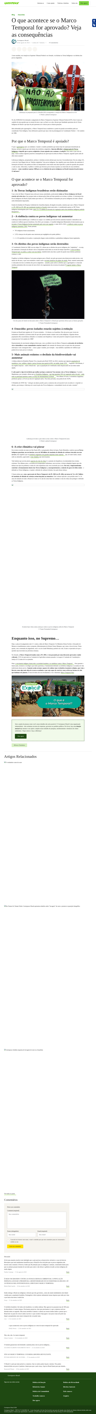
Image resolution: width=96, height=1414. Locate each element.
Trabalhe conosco (39, 1396)
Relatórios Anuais (39, 1387)
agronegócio (20, 147)
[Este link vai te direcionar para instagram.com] (9, 1387)
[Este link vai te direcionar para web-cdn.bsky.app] (20, 1387)
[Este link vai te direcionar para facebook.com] (5, 1387)
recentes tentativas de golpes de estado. (56, 260)
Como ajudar (50, 3)
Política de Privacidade (71, 1382)
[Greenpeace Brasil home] (11, 3)
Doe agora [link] (84, 3)
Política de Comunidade (41, 1391)
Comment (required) (13, 1210)
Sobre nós (75, 3)
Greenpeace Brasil (22, 40)
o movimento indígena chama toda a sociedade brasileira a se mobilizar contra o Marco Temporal (43, 663)
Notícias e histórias (63, 3)
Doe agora (21, 736)
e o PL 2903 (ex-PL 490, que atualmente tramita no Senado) (29, 207)
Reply (67, 1272)
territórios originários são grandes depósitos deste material (46, 455)
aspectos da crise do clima (38, 461)
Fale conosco (67, 1391)
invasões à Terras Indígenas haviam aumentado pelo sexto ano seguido (32, 224)
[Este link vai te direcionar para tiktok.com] (24, 1387)
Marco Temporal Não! (67, 672)
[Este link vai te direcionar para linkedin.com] (16, 1387)
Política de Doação (39, 1382)
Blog (13, 15)
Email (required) (42, 1231)
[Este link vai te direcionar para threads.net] (28, 1387)
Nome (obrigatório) (13, 1231)
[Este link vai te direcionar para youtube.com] (13, 1387)
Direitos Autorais (69, 1387)
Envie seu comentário (15, 1246)
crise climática (35, 457)
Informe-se (40, 3)
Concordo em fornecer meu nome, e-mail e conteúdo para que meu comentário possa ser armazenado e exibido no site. (37, 1241)
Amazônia (21, 15)
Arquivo (66, 1396)
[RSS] (31, 1387)
